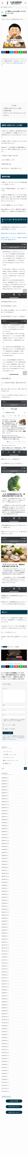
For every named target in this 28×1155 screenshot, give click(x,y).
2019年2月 (5, 1046)
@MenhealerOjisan (18, 63)
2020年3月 (5, 1007)
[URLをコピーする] (25, 52)
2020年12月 (5, 981)
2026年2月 (5, 795)
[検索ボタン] (2, 3)
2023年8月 (5, 885)
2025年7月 (5, 816)
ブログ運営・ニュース (9, 754)
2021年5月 (5, 966)
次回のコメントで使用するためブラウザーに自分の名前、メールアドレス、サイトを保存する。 (14, 720)
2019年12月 (5, 1016)
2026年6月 (5, 783)
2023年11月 (5, 876)
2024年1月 (5, 870)
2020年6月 (5, 998)
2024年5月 (5, 858)
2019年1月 (5, 1049)
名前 (3, 705)
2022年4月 (5, 933)
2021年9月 (5, 954)
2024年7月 (5, 852)
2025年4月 (5, 825)
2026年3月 (5, 792)
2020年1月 (5, 1013)
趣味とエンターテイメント (10, 760)
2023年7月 (5, 888)
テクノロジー (7, 751)
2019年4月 (5, 1040)
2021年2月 (5, 975)
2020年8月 (5, 992)
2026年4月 (5, 789)
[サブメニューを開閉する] (25, 752)
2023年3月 (5, 900)
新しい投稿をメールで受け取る (9, 728)
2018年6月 (5, 1070)
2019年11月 (5, 1019)
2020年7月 (5, 995)
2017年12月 (5, 1085)
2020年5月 (5, 1001)
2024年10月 (5, 843)
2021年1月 (5, 978)
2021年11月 (5, 948)
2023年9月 (5, 882)
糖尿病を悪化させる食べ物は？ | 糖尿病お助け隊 (13, 233)
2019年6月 (5, 1034)
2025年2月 (5, 831)
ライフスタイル (8, 757)
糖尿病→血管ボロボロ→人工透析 (12, 108)
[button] (3, 52)
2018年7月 (5, 1067)
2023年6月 (5, 891)
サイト (4, 714)
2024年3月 (5, 864)
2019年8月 (5, 1028)
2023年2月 (5, 903)
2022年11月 (5, 912)
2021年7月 (5, 960)
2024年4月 (5, 861)
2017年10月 (5, 1091)
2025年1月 (5, 834)
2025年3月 (5, 828)
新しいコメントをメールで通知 (9, 724)
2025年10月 (5, 807)
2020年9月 (5, 990)
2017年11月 (5, 1088)
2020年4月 (5, 1004)
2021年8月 (5, 957)
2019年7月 (5, 1031)
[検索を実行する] (25, 768)
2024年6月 (5, 855)
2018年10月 (5, 1058)
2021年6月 (5, 963)
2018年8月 (5, 1064)
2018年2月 (5, 1079)
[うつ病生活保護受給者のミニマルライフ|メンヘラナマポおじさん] (14, 3)
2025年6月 (5, 819)
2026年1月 (5, 798)
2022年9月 (5, 918)
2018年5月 (5, 1073)
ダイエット (11, 646)
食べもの (4, 15)
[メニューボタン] (25, 3)
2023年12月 (5, 873)
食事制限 (17, 646)
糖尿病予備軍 (7, 110)
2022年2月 (5, 939)
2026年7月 (5, 780)
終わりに (6, 115)
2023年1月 (5, 906)
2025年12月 (5, 801)
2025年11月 (5, 804)
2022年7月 (5, 924)
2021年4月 (5, 969)
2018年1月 (5, 1082)
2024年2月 (5, 867)
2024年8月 (5, 849)
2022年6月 (5, 927)
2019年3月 (5, 1043)
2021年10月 (5, 951)
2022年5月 (5, 930)
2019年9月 (5, 1025)
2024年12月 (5, 837)
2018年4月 (5, 1076)
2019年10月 (5, 1022)
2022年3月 (5, 936)
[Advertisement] (14, 84)
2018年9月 (5, 1061)
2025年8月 (5, 813)
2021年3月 (5, 972)
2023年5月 (5, 894)
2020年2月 (5, 1010)
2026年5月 (5, 786)
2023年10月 (5, 879)
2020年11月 (5, 984)
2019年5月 (5, 1037)
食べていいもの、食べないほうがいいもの (15, 113)
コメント (5, 688)
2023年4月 (5, 897)
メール (4, 710)
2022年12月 (5, 909)
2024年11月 (5, 840)
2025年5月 (5, 822)
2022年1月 (5, 942)
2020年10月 (5, 987)
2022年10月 (5, 915)
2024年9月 (5, 846)
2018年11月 (5, 1055)
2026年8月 (5, 777)
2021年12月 (5, 945)
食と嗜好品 (7, 763)
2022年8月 (5, 921)
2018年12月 (5, 1052)
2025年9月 (5, 810)
